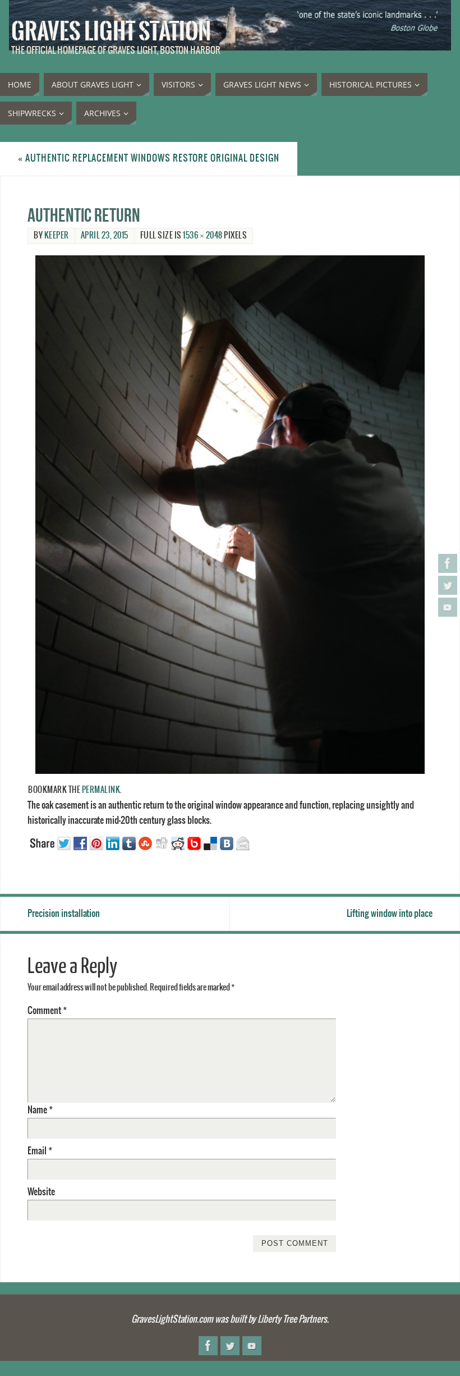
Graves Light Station (111, 31)
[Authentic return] (230, 514)
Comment (47, 1011)
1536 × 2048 (203, 235)
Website (41, 1192)
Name (40, 1110)
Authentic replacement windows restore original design (148, 158)
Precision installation (63, 914)
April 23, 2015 (104, 235)
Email (39, 1151)
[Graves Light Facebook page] (447, 563)
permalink (101, 790)
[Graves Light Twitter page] (447, 585)
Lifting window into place (390, 914)
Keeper (56, 235)
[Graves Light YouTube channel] (447, 607)
